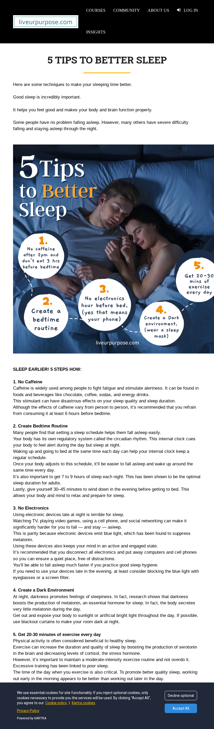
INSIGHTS (95, 32)
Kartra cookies (83, 703)
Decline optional (181, 695)
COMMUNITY (126, 10)
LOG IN (191, 10)
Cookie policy (56, 703)
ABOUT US (158, 10)
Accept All (181, 708)
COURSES (95, 10)
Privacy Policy (28, 711)
